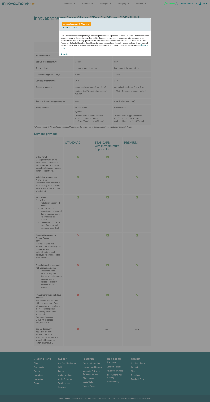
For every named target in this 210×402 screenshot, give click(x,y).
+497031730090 (185, 4)
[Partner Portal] (200, 3)
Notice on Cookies (70, 27)
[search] (196, 3)
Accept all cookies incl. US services (76, 24)
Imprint (65, 54)
